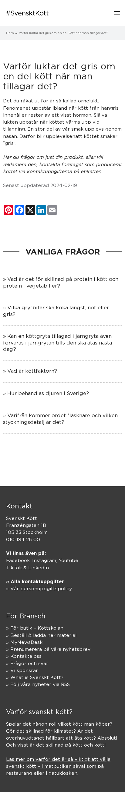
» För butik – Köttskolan (34, 628)
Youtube (68, 560)
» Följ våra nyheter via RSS (38, 684)
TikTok (14, 567)
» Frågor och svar (27, 663)
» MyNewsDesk (24, 642)
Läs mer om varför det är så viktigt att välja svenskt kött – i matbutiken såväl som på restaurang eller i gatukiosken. (58, 766)
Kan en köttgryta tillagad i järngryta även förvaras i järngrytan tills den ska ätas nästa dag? (57, 342)
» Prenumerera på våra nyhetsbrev (48, 649)
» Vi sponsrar (22, 670)
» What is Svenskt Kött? (34, 677)
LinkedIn (38, 567)
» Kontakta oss (24, 656)
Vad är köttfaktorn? (32, 371)
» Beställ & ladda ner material (41, 635)
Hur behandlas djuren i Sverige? (48, 393)
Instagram (44, 560)
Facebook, (19, 560)
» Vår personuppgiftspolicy (39, 588)
